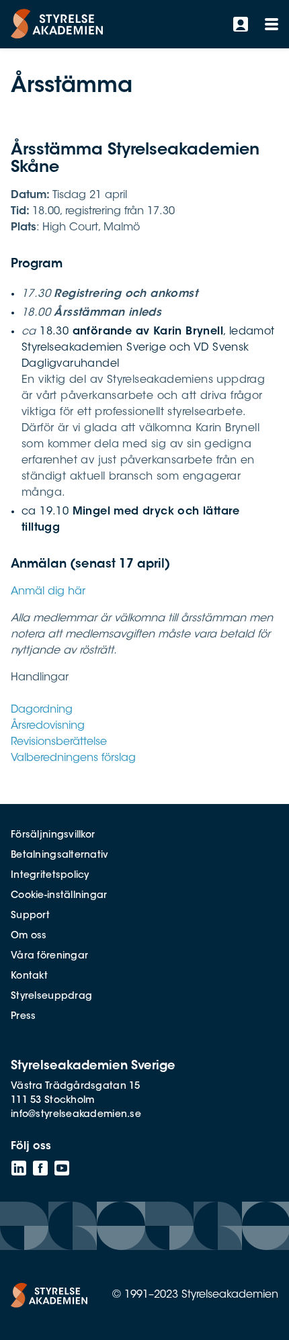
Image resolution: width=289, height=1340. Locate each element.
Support (30, 916)
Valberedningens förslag (73, 758)
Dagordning (42, 710)
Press (23, 1017)
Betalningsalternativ (60, 855)
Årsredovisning (48, 726)
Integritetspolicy (50, 876)
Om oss (29, 936)
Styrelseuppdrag (51, 996)
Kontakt (29, 976)
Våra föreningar (49, 956)
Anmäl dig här (48, 591)
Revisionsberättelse (59, 742)
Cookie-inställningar (59, 896)
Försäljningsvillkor (53, 835)
